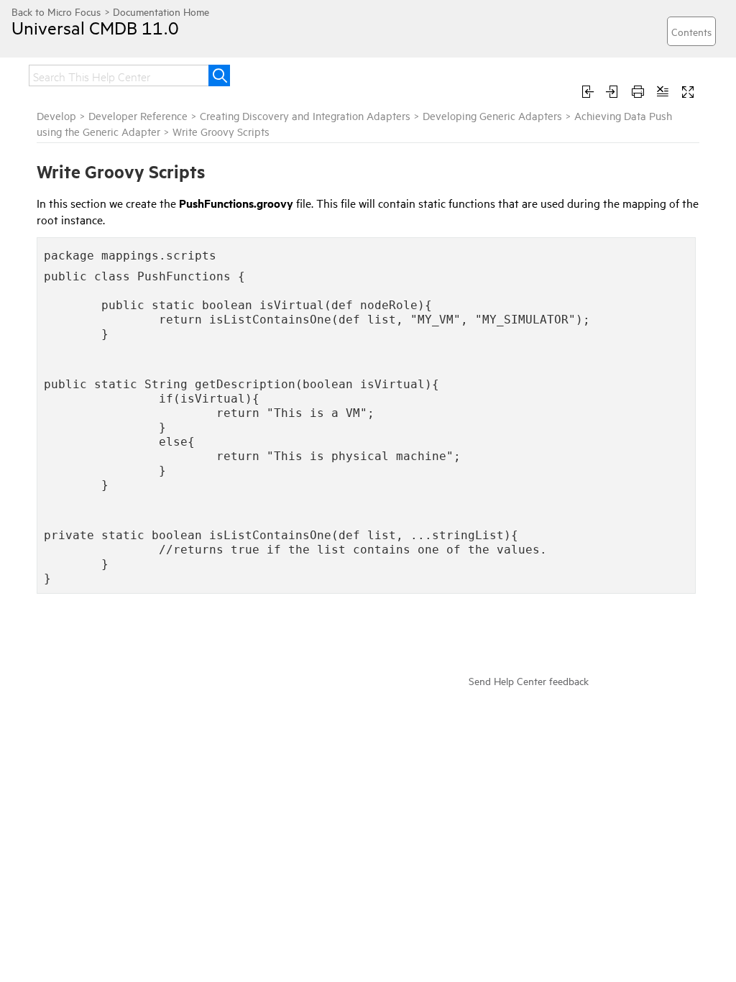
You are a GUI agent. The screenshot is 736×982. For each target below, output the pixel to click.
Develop (56, 115)
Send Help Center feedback (529, 680)
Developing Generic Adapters (492, 115)
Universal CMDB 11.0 (95, 27)
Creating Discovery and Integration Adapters (305, 115)
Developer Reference (138, 115)
